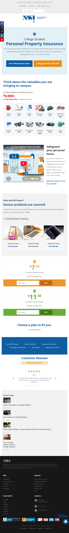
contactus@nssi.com (43, 510)
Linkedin (5, 514)
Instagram (6, 509)
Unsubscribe (48, 528)
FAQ (35, 491)
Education (6, 484)
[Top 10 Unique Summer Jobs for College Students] (7, 437)
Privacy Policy (23, 528)
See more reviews (35, 363)
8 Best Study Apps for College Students (17, 405)
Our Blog (5, 486)
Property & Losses (39, 484)
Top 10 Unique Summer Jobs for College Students (9, 445)
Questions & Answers (49, 344)
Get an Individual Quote (40, 479)
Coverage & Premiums (40, 481)
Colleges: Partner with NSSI (47, 63)
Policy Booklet (38, 486)
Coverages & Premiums (18, 347)
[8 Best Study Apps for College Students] (7, 400)
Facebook (5, 499)
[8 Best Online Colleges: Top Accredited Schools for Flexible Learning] (7, 424)
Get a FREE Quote (12, 344)
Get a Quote (22, 6)
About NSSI (6, 488)
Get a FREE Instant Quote (19, 63)
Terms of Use (32, 528)
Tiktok (4, 502)
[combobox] (34, 11)
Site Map (40, 528)
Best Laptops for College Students (15, 417)
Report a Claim (38, 488)
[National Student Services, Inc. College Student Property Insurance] (34, 16)
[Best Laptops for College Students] (7, 412)
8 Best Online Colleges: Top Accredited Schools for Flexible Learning (27, 429)
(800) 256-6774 (41, 506)
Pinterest (5, 511)
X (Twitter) (5, 504)
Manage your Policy (52, 347)
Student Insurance (8, 481)
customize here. (35, 330)
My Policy (31, 6)
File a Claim (36, 347)
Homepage (6, 479)
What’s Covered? (30, 344)
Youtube (5, 506)
